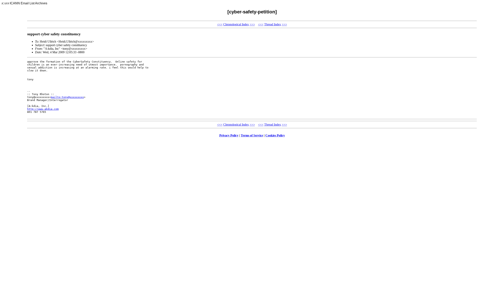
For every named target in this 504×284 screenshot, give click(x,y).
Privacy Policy (228, 135)
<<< (219, 24)
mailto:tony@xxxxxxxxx (67, 97)
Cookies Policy (275, 135)
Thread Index (272, 24)
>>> (252, 24)
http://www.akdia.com (43, 108)
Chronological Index (236, 24)
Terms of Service (252, 135)
